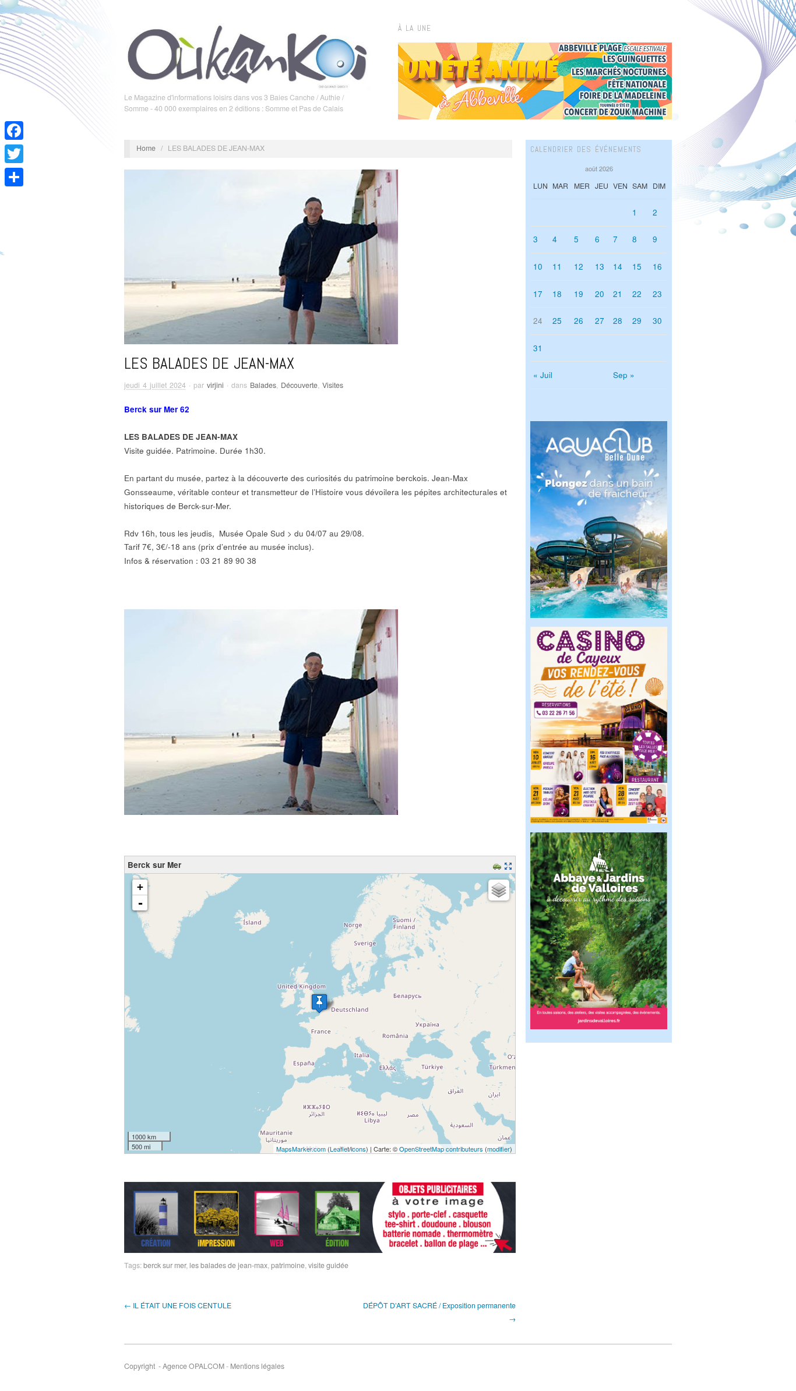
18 (557, 293)
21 (617, 293)
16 (657, 266)
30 (657, 320)
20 (599, 293)
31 (538, 348)
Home (146, 148)
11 (557, 266)
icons (358, 1148)
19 (578, 293)
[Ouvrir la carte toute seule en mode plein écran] (509, 864)
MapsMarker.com (301, 1148)
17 (538, 293)
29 (637, 320)
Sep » (624, 374)
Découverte (299, 385)
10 (538, 266)
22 (637, 293)
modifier (498, 1148)
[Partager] (14, 177)
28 (617, 320)
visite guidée (328, 1265)
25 (557, 320)
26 (578, 320)
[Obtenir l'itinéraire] (498, 864)
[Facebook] (14, 130)
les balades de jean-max (228, 1265)
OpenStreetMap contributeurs (441, 1148)
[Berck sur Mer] (319, 1003)
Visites (332, 385)
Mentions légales (257, 1366)
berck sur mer (164, 1265)
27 (599, 320)
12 (578, 266)
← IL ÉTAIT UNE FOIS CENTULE (177, 1305)
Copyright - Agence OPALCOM (174, 1366)
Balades (263, 385)
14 (617, 266)
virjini (215, 385)
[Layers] (498, 890)
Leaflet (339, 1148)
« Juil (542, 374)
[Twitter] (14, 153)
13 (599, 266)
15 (637, 266)
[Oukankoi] (247, 55)
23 (657, 293)
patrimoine (288, 1265)
